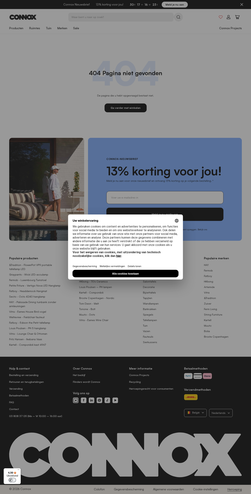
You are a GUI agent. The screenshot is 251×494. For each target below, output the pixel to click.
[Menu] (18, 470)
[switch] (12, 480)
